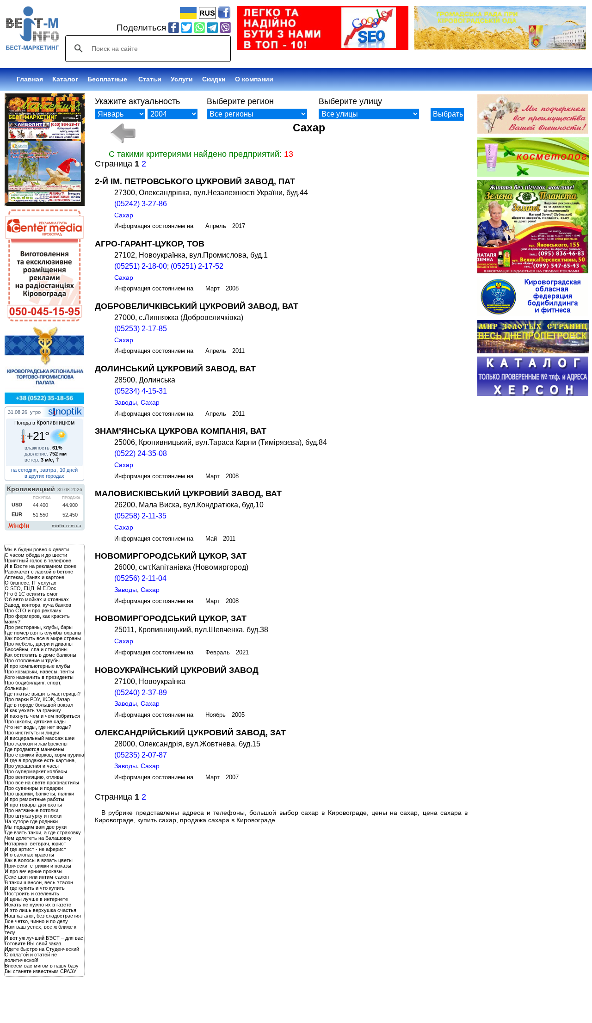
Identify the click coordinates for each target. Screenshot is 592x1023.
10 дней (69, 470)
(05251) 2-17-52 (197, 266)
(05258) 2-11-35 (140, 516)
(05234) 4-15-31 (140, 391)
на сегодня (24, 470)
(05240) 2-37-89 (140, 692)
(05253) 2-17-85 (140, 329)
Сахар (123, 215)
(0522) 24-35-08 (140, 453)
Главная (30, 79)
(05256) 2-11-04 (140, 578)
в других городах (44, 476)
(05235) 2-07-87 (140, 755)
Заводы (125, 402)
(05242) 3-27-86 (140, 204)
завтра (48, 470)
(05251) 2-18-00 (140, 266)
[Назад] (123, 133)
